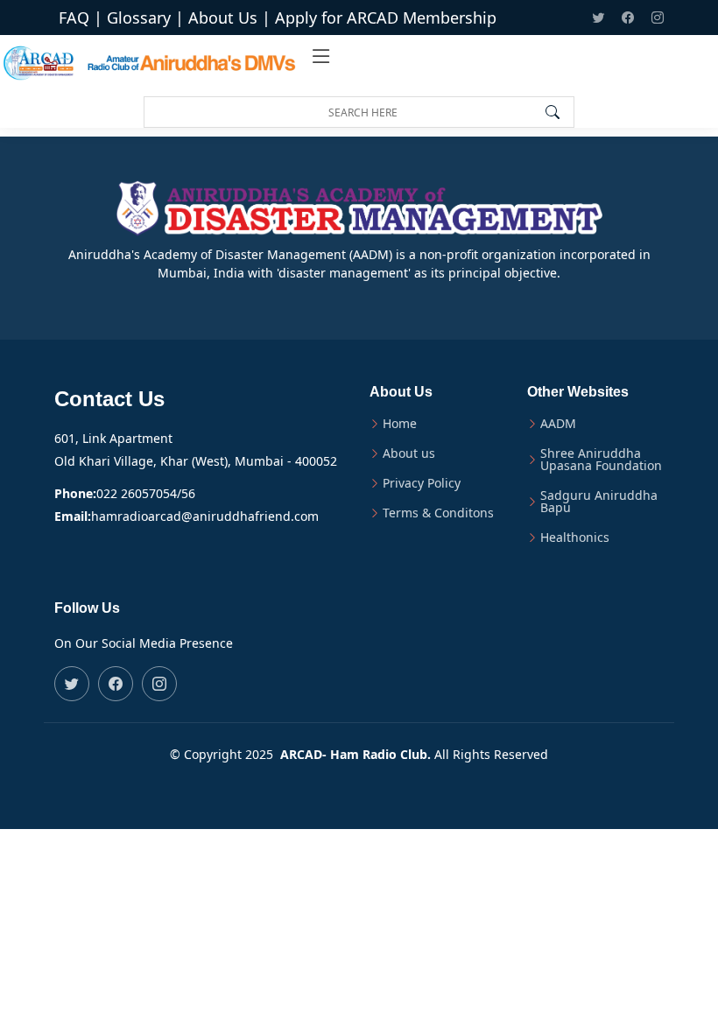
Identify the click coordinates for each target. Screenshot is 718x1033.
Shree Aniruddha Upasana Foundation (601, 459)
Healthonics (574, 537)
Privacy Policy (422, 483)
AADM (558, 424)
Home (400, 424)
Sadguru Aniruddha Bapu (599, 501)
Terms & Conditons (438, 513)
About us (409, 453)
